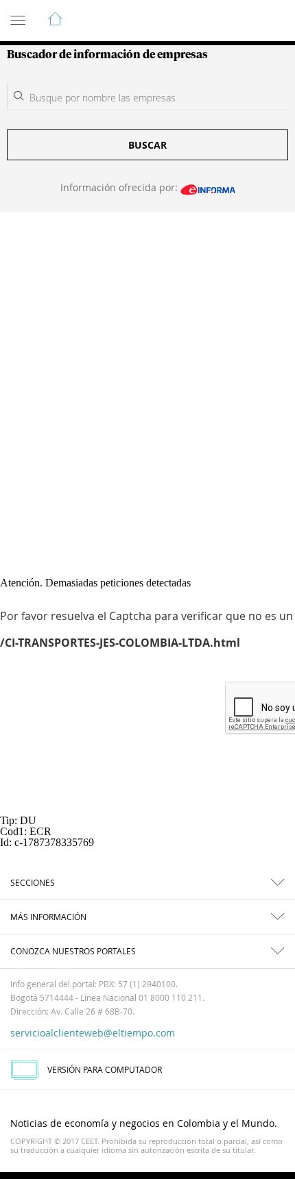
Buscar (147, 144)
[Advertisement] (147, 366)
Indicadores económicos (243, 21)
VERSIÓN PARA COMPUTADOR (104, 1069)
